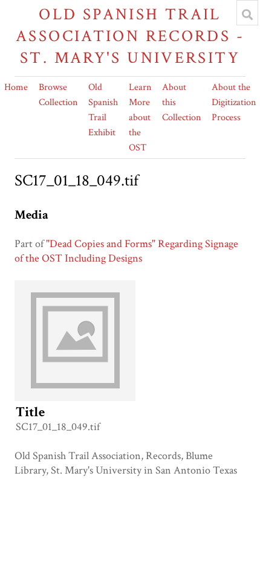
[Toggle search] (247, 14)
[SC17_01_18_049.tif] (75, 398)
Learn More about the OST (140, 117)
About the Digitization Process (234, 102)
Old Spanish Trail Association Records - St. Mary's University (130, 36)
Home (16, 87)
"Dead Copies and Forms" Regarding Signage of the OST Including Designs (126, 251)
